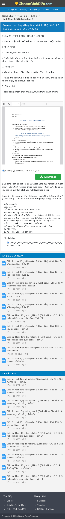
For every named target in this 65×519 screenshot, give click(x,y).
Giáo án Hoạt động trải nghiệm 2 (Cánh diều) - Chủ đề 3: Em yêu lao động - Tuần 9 (35, 423)
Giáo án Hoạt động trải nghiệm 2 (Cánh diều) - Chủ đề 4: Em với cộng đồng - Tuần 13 (35, 306)
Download (50, 177)
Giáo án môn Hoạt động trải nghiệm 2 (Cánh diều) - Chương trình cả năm (35, 349)
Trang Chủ (12, 10)
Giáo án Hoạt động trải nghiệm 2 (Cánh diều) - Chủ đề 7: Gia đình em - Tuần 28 (35, 360)
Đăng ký (23, 10)
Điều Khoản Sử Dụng (16, 505)
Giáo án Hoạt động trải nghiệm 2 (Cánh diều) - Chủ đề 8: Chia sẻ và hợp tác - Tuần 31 (35, 445)
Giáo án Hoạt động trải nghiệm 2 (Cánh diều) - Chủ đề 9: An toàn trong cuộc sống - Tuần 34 (35, 412)
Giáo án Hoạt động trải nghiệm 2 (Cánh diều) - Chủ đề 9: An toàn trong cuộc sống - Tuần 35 (35, 284)
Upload (46, 10)
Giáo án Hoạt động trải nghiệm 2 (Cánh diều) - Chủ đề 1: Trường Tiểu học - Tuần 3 (35, 466)
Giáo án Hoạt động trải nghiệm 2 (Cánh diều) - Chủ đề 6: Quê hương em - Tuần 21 (35, 380)
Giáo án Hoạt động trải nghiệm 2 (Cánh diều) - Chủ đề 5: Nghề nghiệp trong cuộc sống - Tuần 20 (35, 316)
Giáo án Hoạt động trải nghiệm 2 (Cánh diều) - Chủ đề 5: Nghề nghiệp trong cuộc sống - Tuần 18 (35, 477)
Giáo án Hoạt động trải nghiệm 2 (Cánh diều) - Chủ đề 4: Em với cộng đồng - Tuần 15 (35, 273)
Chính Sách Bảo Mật (16, 509)
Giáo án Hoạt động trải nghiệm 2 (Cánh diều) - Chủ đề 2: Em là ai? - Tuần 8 (35, 295)
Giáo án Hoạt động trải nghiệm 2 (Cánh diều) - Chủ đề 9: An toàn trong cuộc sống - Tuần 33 (35, 402)
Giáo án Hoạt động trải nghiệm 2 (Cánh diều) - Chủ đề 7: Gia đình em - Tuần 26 (35, 391)
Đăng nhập (35, 10)
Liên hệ (55, 10)
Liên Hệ (10, 501)
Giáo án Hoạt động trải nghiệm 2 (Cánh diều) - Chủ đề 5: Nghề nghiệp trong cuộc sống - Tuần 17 (35, 338)
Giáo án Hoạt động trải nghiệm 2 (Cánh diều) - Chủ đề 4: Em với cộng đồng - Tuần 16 (35, 262)
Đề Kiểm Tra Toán (45, 509)
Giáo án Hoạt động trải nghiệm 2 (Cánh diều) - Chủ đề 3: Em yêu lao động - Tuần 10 (35, 327)
